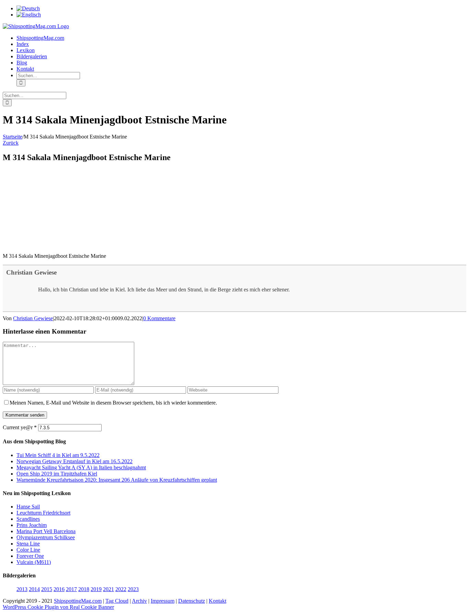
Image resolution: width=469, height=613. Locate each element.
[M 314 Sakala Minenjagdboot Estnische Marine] (54, 244)
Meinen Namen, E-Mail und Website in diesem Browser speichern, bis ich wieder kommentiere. (113, 403)
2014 (34, 589)
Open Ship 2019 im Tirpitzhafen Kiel (56, 474)
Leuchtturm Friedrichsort (43, 513)
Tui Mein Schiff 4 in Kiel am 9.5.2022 (58, 455)
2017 (71, 589)
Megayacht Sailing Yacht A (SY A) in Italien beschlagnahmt (81, 467)
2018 (83, 589)
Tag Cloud (116, 601)
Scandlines (28, 519)
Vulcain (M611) (33, 562)
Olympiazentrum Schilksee (45, 537)
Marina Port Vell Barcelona (46, 531)
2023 (133, 589)
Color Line (28, 550)
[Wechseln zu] (28, 8)
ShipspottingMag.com (78, 601)
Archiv (139, 601)
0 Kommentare (159, 318)
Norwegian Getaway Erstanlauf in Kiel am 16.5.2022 (74, 461)
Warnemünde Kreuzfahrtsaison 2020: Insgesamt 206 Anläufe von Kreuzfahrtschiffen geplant (116, 480)
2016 (59, 589)
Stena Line (28, 543)
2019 (96, 589)
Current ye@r (20, 427)
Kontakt (217, 601)
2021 (108, 589)
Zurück (11, 143)
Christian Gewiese (31, 272)
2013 (21, 589)
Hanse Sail (28, 506)
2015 (46, 589)
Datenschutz (191, 601)
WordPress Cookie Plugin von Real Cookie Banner (58, 607)
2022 (120, 589)
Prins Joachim (31, 525)
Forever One (30, 556)
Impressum (162, 601)
